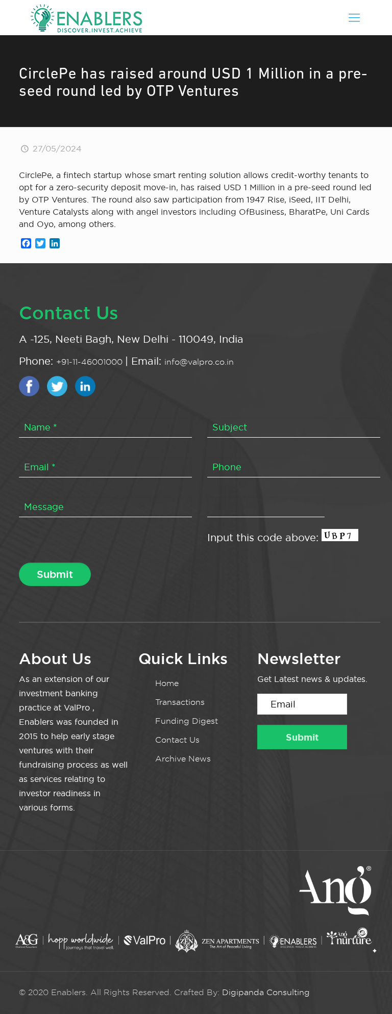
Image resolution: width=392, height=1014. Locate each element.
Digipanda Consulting (266, 992)
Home (167, 683)
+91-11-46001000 (90, 362)
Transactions (180, 702)
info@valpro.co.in (199, 362)
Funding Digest (186, 721)
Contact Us (177, 740)
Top (368, 990)
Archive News (183, 758)
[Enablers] (86, 17)
